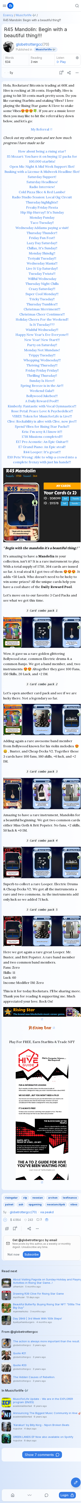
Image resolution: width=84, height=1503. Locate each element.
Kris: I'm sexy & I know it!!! (42, 432)
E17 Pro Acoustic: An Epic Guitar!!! (42, 442)
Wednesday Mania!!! (42, 263)
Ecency (8, 15)
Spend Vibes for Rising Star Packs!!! (42, 426)
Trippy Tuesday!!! (42, 355)
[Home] (12, 1495)
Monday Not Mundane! (42, 350)
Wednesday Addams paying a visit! (42, 228)
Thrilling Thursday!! (42, 375)
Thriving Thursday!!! (42, 365)
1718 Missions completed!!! (42, 436)
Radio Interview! (42, 187)
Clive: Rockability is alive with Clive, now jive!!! (42, 421)
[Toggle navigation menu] (4, 5)
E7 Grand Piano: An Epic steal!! (42, 447)
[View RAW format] (7, 1228)
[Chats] (46, 1495)
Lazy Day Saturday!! (42, 243)
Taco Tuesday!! (42, 223)
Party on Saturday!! (42, 345)
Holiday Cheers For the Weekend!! (42, 319)
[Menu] (77, 72)
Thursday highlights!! (42, 202)
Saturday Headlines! (42, 182)
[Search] (77, 5)
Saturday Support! (42, 177)
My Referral (40, 129)
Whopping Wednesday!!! (42, 360)
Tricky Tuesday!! (42, 299)
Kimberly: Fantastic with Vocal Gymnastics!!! (42, 406)
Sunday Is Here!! (42, 381)
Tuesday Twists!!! (42, 273)
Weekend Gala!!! (42, 391)
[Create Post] (76, 1482)
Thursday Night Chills (42, 284)
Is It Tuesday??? (42, 324)
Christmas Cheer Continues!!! (42, 314)
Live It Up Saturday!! (42, 268)
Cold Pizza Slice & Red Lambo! (42, 192)
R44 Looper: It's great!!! (42, 452)
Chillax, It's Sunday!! (42, 248)
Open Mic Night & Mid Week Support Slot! (42, 166)
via (47, 1212)
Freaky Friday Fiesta (42, 207)
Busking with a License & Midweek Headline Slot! (42, 172)
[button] (5, 1220)
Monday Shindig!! (42, 253)
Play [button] (63, 62)
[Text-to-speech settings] (77, 57)
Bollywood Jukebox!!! (42, 396)
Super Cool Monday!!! (42, 294)
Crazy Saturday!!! (42, 289)
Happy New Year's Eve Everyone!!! (42, 335)
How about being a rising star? (42, 151)
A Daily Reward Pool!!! (42, 401)
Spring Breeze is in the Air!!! (42, 386)
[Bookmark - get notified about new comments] (60, 72)
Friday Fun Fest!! (42, 238)
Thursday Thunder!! (42, 233)
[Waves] (29, 1495)
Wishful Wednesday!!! (42, 330)
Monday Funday (42, 217)
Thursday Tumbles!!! (42, 304)
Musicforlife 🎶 (26, 15)
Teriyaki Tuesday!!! (42, 258)
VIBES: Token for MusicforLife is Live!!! (42, 416)
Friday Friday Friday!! (42, 370)
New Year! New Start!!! (42, 340)
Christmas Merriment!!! (42, 309)
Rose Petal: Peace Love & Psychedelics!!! (42, 411)
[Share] (68, 72)
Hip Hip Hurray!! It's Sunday (42, 212)
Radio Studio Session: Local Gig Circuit (42, 197)
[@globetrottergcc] (8, 46)
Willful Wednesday (42, 279)
